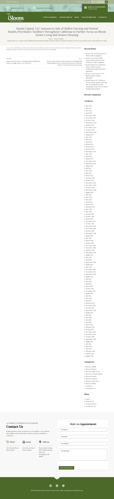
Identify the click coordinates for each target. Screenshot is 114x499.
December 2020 (91, 183)
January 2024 (90, 125)
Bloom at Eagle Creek (51, 48)
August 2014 (89, 264)
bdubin (54, 49)
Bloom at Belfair (26, 48)
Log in (88, 399)
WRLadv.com (79, 490)
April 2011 (88, 322)
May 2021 (88, 173)
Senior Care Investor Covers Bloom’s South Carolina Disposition (95, 76)
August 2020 (89, 192)
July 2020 (88, 195)
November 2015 (91, 248)
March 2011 (89, 325)
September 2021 (91, 163)
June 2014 (89, 267)
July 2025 (88, 108)
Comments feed (91, 404)
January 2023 (90, 147)
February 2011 (90, 327)
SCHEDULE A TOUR (17, 8)
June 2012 (89, 298)
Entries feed (90, 401)
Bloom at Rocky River (30, 49)
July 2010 (88, 344)
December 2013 (91, 269)
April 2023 (89, 142)
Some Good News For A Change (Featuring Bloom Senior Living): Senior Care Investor (23, 62)
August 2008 (89, 356)
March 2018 (89, 219)
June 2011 (88, 317)
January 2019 (90, 214)
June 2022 (89, 154)
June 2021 (89, 171)
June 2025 (89, 111)
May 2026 (89, 106)
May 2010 (89, 349)
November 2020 (91, 185)
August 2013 (89, 277)
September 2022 (91, 151)
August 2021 (89, 166)
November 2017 (91, 221)
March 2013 (89, 286)
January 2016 (90, 243)
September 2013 (91, 274)
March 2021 (89, 175)
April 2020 (89, 202)
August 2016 (89, 236)
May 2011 (88, 320)
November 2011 (90, 305)
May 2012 (88, 301)
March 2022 (89, 159)
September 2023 (91, 132)
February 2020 (90, 207)
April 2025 (89, 113)
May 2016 (89, 238)
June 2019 (89, 209)
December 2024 (91, 115)
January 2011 (89, 329)
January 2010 (90, 353)
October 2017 (90, 224)
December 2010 (91, 332)
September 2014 (91, 262)
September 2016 (91, 233)
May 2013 (89, 281)
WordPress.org (90, 406)
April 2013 (89, 284)
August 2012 (89, 293)
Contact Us (103, 17)
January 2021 (90, 180)
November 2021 (91, 161)
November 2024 (91, 118)
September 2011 (91, 310)
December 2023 (91, 127)
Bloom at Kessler (91, 376)
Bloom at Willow (43, 49)
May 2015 (88, 257)
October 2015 (90, 250)
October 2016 (90, 231)
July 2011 (88, 315)
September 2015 (91, 252)
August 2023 (89, 135)
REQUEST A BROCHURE (44, 8)
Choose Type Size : (81, 1)
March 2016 (89, 240)
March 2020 (89, 204)
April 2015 (89, 260)
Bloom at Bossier (38, 48)
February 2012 (90, 303)
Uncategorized (90, 388)
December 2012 (91, 291)
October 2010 (90, 337)
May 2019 (89, 212)
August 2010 (89, 341)
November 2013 (91, 272)
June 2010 (89, 346)
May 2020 (89, 200)
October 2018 (90, 216)
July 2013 (88, 279)
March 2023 (89, 144)
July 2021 (88, 168)
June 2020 (89, 197)
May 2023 (89, 139)
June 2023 (89, 137)
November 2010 (91, 334)
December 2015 (91, 245)
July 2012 (88, 296)
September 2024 (91, 123)
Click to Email (27, 450)
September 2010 (91, 339)
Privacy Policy (54, 490)
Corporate (17, 48)
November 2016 (91, 228)
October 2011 (90, 308)
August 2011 (89, 313)
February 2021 (90, 178)
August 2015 (89, 255)
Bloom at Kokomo (17, 49)
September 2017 (91, 226)
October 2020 (90, 188)
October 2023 (90, 130)
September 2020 (91, 190)
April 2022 (89, 156)
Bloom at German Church (67, 48)
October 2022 (90, 149)
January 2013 (90, 289)
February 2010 (90, 351)
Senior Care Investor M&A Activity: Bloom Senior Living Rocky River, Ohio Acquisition (95, 60)
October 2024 (90, 120)
